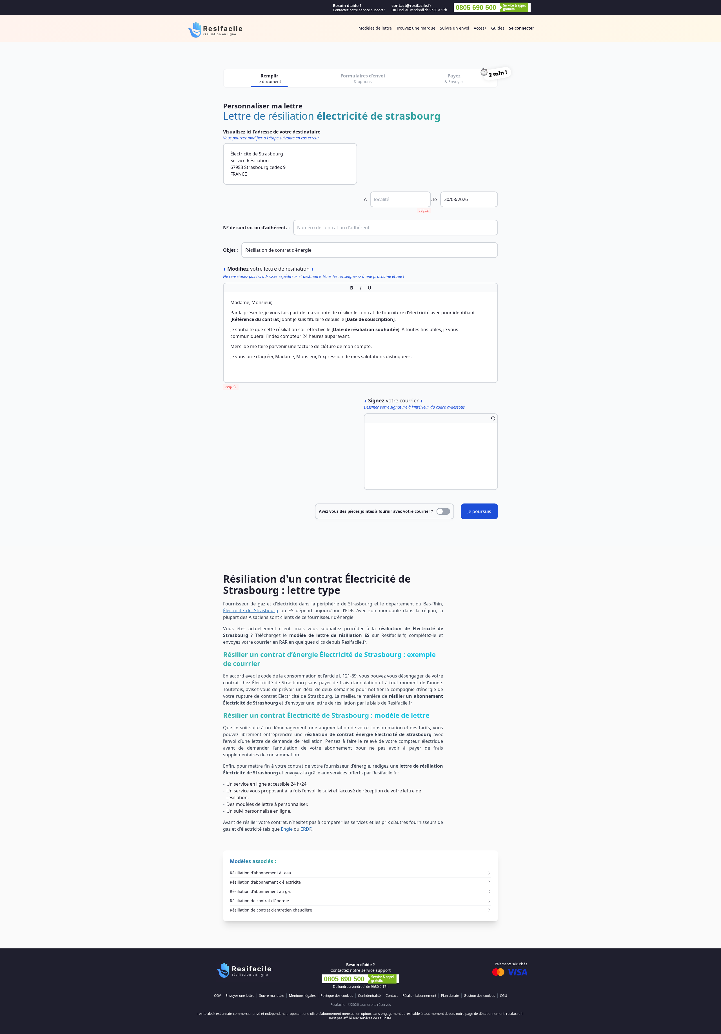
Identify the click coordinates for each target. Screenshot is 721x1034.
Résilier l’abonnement (419, 995)
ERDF (306, 829)
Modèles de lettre (375, 28)
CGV (217, 995)
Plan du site (450, 995)
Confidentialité (369, 995)
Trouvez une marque (415, 28)
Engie (287, 829)
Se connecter (521, 28)
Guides (497, 28)
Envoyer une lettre (240, 995)
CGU (503, 995)
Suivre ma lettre (271, 995)
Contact (392, 995)
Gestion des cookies (479, 995)
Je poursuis (479, 511)
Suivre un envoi (454, 28)
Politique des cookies (337, 995)
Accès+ (480, 28)
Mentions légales (302, 995)
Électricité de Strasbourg (250, 610)
